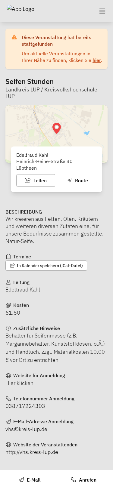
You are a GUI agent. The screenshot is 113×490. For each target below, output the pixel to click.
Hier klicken (19, 383)
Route (81, 180)
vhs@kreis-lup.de (26, 429)
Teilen (39, 180)
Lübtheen (26, 168)
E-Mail (33, 480)
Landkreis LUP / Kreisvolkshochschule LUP (51, 93)
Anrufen (87, 480)
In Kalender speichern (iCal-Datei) (49, 265)
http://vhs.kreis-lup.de (31, 451)
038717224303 (25, 405)
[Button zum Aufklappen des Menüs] (102, 11)
